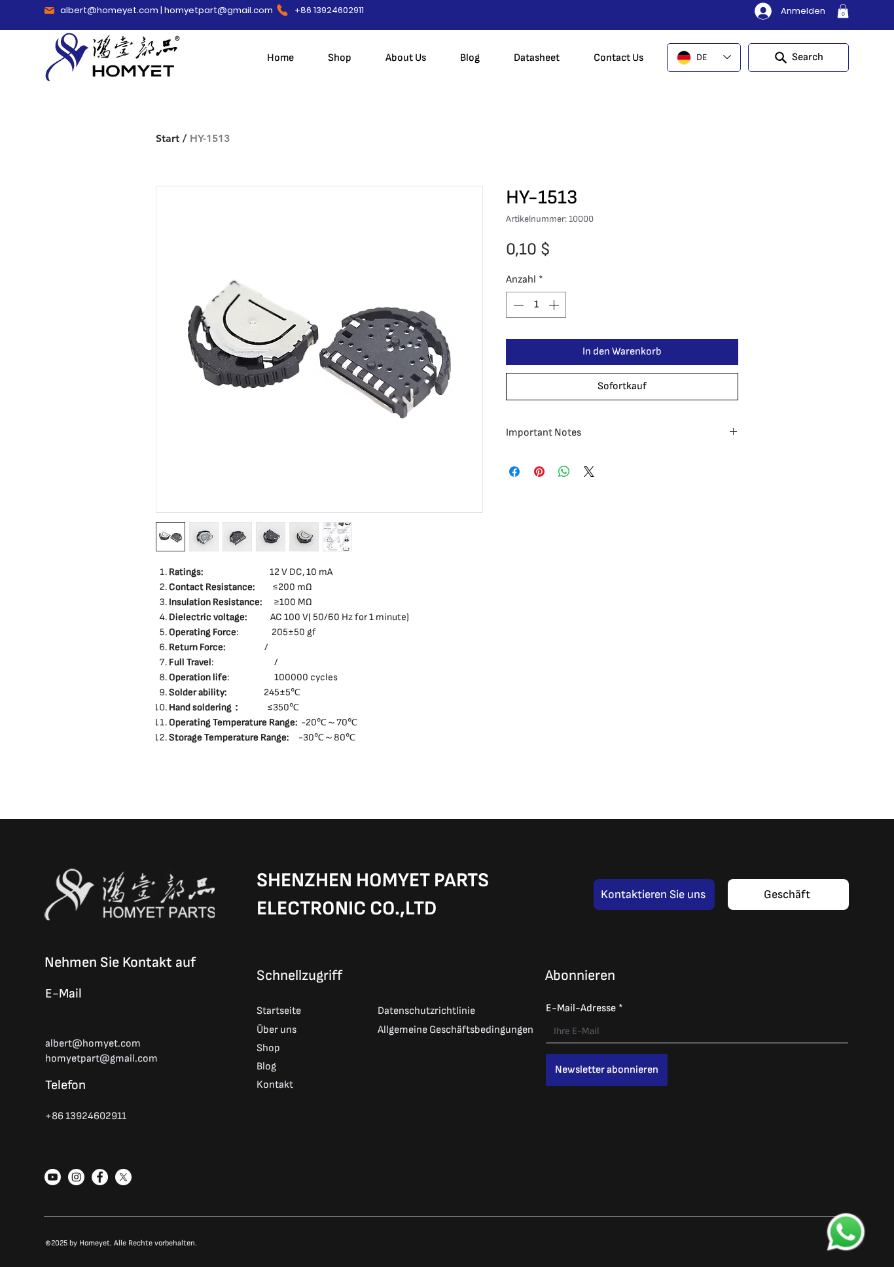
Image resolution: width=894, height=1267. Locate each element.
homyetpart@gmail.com (218, 10)
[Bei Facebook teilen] (514, 471)
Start (167, 138)
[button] (843, 11)
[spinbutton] (536, 304)
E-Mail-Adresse (584, 1008)
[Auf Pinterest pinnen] (539, 471)
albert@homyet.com (93, 1043)
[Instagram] (76, 1177)
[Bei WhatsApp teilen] (564, 471)
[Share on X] (589, 471)
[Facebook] (100, 1177)
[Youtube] (53, 1177)
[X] (123, 1177)
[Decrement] (517, 304)
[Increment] (555, 304)
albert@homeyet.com (109, 10)
